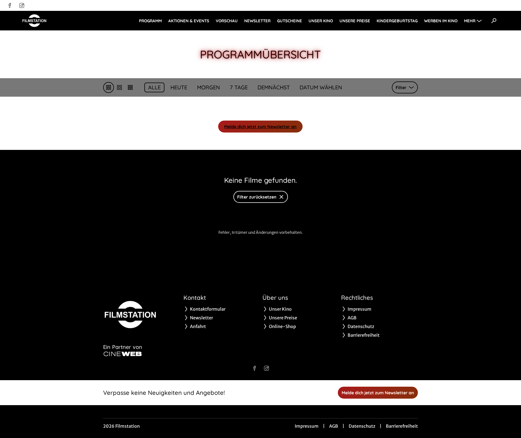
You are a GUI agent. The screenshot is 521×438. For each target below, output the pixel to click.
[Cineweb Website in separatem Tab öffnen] (122, 353)
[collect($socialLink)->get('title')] (9, 5)
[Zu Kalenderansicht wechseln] (119, 87)
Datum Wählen (321, 87)
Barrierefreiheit (402, 426)
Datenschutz (362, 426)
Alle (154, 87)
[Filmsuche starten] (493, 20)
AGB (333, 426)
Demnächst (274, 87)
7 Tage (239, 87)
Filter (401, 87)
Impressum (307, 426)
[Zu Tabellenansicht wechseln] (108, 87)
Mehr (469, 20)
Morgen (208, 87)
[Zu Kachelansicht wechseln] (130, 87)
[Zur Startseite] (60, 20)
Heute (178, 87)
